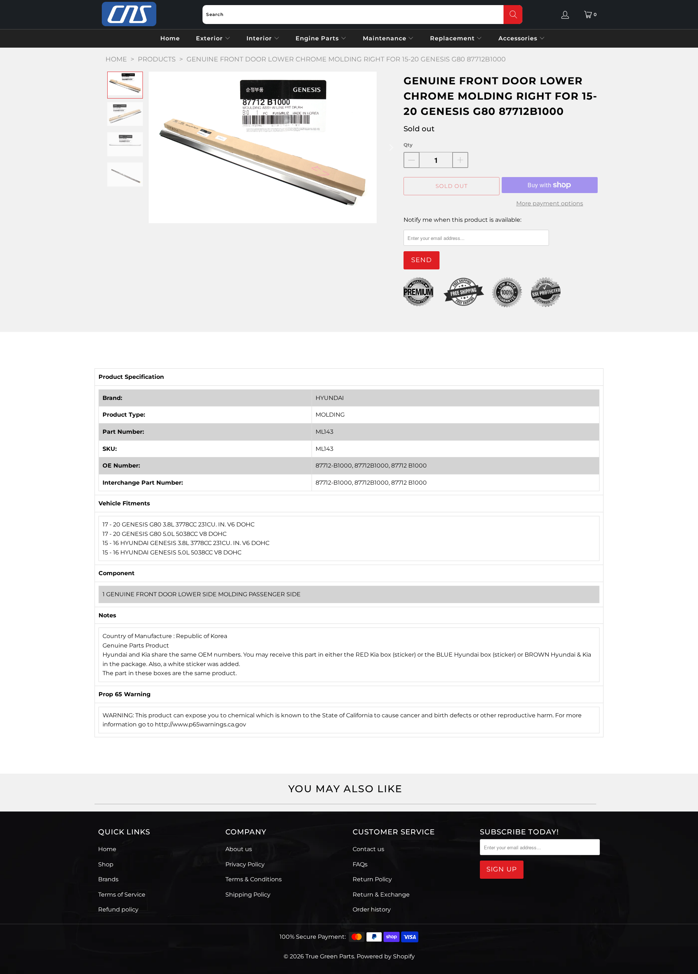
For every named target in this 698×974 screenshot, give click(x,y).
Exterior (210, 38)
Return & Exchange (381, 894)
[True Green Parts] (129, 14)
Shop (105, 864)
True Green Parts (329, 956)
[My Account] (565, 14)
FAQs (360, 864)
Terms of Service (121, 894)
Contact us (368, 849)
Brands (108, 879)
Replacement (453, 38)
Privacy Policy (245, 864)
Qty (408, 145)
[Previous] (154, 147)
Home (170, 38)
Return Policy (372, 879)
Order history (372, 909)
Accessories (518, 38)
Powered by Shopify (386, 956)
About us (238, 849)
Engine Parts (318, 38)
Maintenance (385, 38)
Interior (260, 38)
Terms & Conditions (253, 879)
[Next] (391, 147)
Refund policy (118, 909)
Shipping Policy (247, 894)
